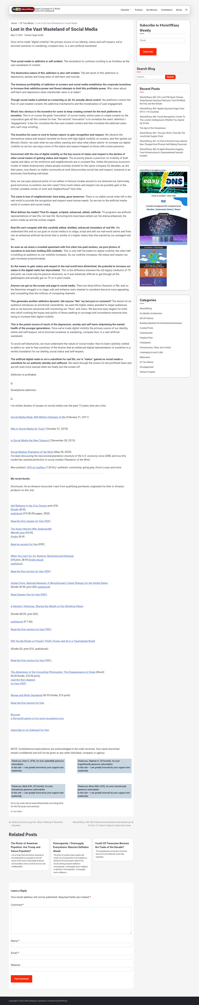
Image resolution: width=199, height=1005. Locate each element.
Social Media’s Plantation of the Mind (32, 452)
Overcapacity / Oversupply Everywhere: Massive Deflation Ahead (71, 847)
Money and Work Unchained (27, 695)
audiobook (16, 513)
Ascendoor (42, 1001)
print (22, 532)
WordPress (62, 1001)
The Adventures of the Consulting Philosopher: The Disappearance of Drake (53, 672)
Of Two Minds (16, 812)
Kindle (15, 509)
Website (15, 965)
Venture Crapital (147, 372)
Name (15, 940)
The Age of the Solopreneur (153, 128)
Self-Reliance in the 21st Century (29, 505)
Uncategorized (146, 367)
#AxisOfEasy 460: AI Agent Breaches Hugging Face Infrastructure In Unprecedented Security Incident (161, 152)
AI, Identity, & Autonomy (151, 313)
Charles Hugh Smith (33, 35)
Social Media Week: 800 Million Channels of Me (38, 417)
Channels (125, 10)
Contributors (166, 10)
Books (179, 10)
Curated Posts (146, 328)
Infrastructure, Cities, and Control (155, 347)
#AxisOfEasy (146, 308)
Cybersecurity (146, 333)
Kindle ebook (35, 559)
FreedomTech (146, 337)
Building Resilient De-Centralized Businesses (161, 323)
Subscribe (148, 51)
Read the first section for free (27, 703)
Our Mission (151, 10)
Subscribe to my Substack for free (30, 730)
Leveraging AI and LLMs (151, 352)
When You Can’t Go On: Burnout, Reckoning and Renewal (42, 556)
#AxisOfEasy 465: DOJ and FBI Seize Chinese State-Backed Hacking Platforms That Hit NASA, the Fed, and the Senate (162, 100)
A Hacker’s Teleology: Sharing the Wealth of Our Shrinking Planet (47, 606)
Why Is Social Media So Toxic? (28, 428)
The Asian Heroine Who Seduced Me (31, 528)
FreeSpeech (145, 342)
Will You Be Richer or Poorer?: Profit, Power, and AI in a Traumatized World (53, 641)
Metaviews (145, 357)
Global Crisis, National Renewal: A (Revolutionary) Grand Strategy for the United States (59, 583)
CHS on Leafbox (36, 467)
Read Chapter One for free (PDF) (29, 594)
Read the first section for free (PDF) (31, 571)
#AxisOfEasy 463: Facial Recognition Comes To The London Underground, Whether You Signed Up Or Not (162, 119)
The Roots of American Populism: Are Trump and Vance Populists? (25, 847)
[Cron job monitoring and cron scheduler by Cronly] (163, 244)
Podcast (139, 10)
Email (15, 952)
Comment (17, 904)
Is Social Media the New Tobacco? (30, 440)
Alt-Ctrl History (146, 318)
